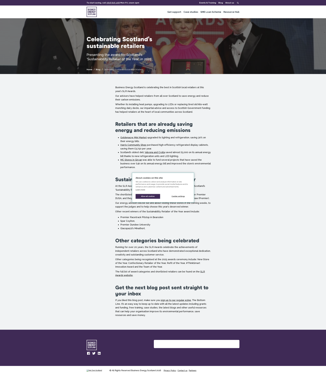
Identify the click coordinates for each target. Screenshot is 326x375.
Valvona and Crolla (155, 152)
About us (229, 3)
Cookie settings (178, 196)
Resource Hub (231, 12)
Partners (192, 370)
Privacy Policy (170, 370)
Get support (174, 12)
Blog (220, 3)
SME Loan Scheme (210, 12)
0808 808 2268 (113, 3)
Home (89, 69)
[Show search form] (237, 3)
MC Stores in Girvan (131, 159)
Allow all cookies (148, 196)
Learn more (140, 190)
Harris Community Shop (133, 145)
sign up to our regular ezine (176, 300)
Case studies (191, 12)
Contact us (182, 370)
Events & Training (207, 3)
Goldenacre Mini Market (133, 137)
